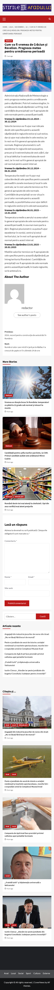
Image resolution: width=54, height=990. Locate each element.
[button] (5, 19)
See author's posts (27, 315)
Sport (28, 973)
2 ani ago (10, 56)
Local (14, 725)
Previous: (25, 335)
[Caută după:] (20, 616)
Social (20, 973)
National (9, 41)
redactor (27, 308)
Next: (25, 347)
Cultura (36, 973)
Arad (7, 725)
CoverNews (39, 982)
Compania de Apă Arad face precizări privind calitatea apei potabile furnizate (24, 655)
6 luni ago (10, 462)
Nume (8, 577)
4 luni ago (10, 412)
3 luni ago (10, 738)
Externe (46, 973)
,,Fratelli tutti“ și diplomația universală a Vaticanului (22, 663)
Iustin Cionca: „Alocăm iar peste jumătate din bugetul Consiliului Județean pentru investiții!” (25, 672)
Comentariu (11, 541)
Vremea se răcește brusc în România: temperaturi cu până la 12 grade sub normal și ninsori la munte (27, 405)
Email (31, 577)
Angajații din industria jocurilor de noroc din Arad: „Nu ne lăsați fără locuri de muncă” (27, 635)
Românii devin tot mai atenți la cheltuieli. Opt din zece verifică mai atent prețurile (27, 505)
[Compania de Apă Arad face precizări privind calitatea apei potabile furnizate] (27, 813)
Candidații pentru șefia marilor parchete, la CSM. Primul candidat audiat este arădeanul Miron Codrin (26, 455)
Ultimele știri (19, 497)
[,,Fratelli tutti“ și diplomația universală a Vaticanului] (27, 863)
